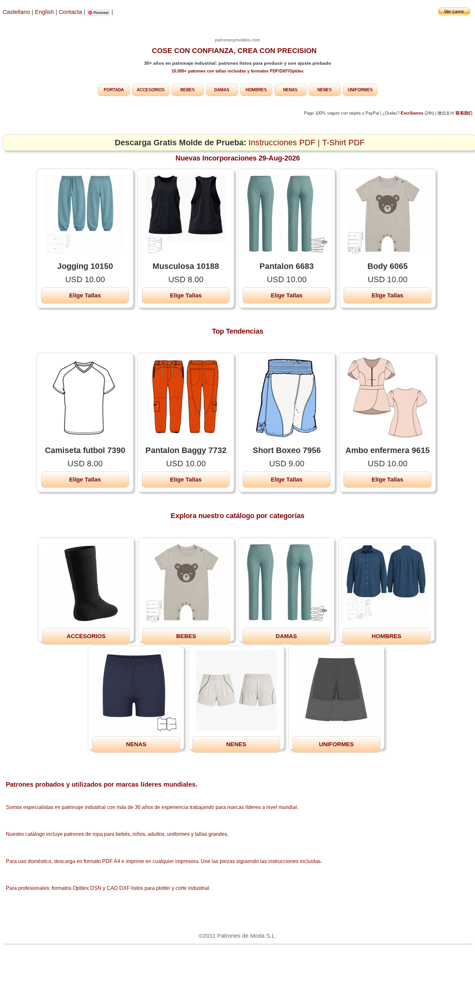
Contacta (71, 12)
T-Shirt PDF (343, 142)
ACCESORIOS (151, 89)
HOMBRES (256, 89)
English (44, 12)
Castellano (16, 12)
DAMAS (221, 89)
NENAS (290, 89)
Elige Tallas (85, 295)
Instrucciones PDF (281, 142)
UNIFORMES (360, 89)
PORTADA (114, 89)
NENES (324, 89)
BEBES (187, 89)
